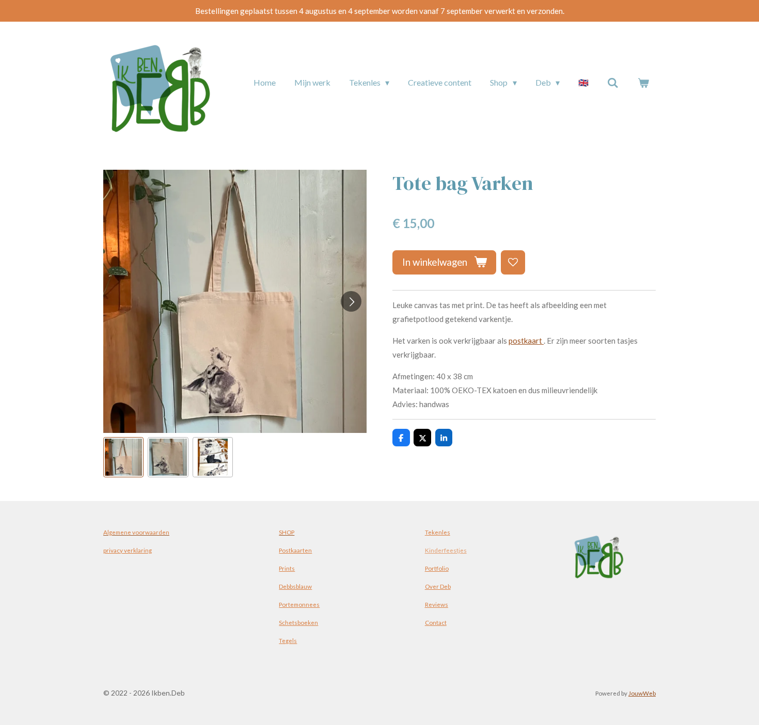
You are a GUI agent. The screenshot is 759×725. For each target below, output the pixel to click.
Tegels (288, 640)
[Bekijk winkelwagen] (643, 82)
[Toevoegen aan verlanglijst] (513, 262)
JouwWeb (642, 693)
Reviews (436, 604)
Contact (436, 622)
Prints (287, 568)
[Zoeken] (612, 82)
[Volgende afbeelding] (351, 301)
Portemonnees (299, 604)
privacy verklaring (127, 550)
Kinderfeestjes (446, 550)
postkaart (526, 340)
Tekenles (437, 532)
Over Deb (438, 586)
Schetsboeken (298, 622)
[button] (123, 457)
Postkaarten (295, 550)
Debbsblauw (295, 586)
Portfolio (437, 568)
